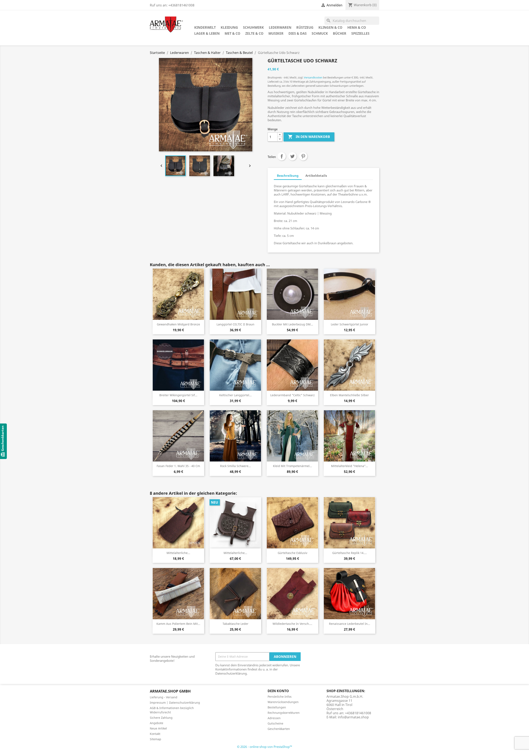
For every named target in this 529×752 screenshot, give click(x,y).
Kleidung (229, 27)
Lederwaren (280, 27)
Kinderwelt (205, 27)
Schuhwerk (253, 27)
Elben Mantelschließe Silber (349, 395)
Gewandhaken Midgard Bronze (178, 324)
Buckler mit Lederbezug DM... (292, 324)
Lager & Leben (207, 33)
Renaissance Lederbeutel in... (349, 624)
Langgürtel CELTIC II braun (235, 324)
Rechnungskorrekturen (284, 713)
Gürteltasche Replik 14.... (349, 553)
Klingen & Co (330, 27)
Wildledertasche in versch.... (292, 624)
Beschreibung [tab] (288, 175)
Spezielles (360, 33)
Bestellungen (277, 707)
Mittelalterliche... (178, 553)
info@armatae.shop (353, 717)
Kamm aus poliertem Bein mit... (178, 624)
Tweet (292, 156)
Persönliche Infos (280, 697)
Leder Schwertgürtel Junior (349, 324)
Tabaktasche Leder (235, 624)
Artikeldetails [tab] (316, 175)
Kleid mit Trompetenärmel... (292, 466)
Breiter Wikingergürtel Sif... (178, 395)
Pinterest (303, 156)
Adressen (274, 718)
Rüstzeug (304, 27)
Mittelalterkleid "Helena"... (349, 466)
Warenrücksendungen (283, 702)
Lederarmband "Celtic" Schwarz (292, 395)
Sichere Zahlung (161, 718)
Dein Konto (278, 691)
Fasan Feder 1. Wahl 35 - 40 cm (178, 466)
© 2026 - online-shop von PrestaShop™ (264, 747)
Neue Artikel (158, 728)
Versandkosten (313, 77)
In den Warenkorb (309, 136)
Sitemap (155, 739)
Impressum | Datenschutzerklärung (175, 703)
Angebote (156, 723)
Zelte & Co (254, 33)
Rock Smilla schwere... (235, 466)
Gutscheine (275, 723)
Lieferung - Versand (163, 697)
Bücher (339, 33)
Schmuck (320, 33)
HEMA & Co (356, 27)
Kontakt (155, 734)
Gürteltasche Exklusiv (292, 553)
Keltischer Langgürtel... (235, 395)
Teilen (282, 156)
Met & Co (232, 33)
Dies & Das (297, 33)
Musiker (276, 33)
